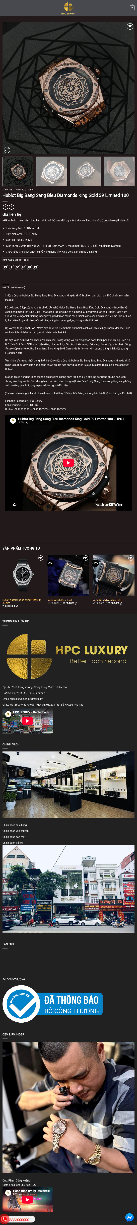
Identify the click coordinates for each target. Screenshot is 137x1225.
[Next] (128, 88)
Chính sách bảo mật (14, 837)
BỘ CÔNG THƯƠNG (14, 979)
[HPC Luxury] (68, 8)
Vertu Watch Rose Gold (60, 600)
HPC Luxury (35, 400)
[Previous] (9, 88)
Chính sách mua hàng (15, 825)
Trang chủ (8, 189)
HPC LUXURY (30, 405)
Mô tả (6, 287)
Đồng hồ (20, 189)
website (15, 393)
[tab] (6, 287)
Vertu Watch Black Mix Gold (107, 600)
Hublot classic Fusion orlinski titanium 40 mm (22, 601)
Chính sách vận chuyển (16, 831)
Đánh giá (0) (18, 287)
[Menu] (5, 8)
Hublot (31, 189)
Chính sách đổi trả (13, 842)
